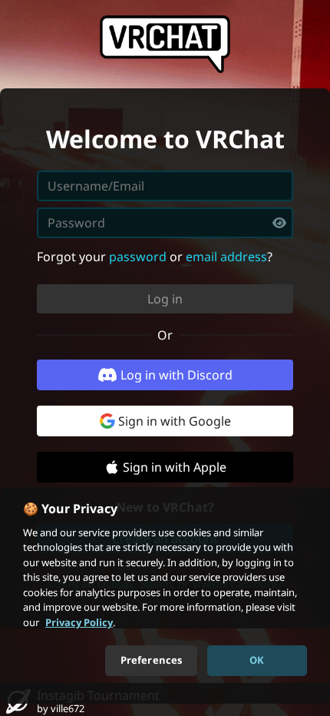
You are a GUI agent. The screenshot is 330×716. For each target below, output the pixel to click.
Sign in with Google (174, 421)
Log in (165, 298)
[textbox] (165, 222)
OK (256, 660)
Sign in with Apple (174, 467)
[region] (165, 595)
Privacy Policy (79, 622)
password (138, 256)
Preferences (151, 660)
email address (226, 256)
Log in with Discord (176, 374)
